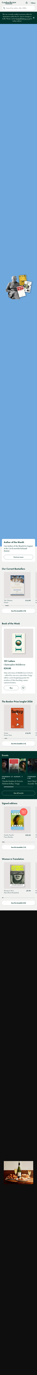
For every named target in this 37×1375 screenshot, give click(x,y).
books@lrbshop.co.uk (23, 19)
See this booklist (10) (18, 611)
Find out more (18, 557)
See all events (18, 793)
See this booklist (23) (18, 903)
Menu (33, 3)
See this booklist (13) (18, 744)
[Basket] (26, 3)
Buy (11, 688)
